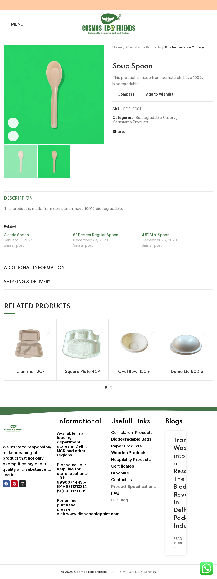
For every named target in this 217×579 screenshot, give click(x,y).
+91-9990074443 (70, 480)
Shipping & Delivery (27, 282)
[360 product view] (13, 123)
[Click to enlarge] (13, 136)
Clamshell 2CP (30, 372)
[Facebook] (6, 483)
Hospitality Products (131, 459)
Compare (126, 94)
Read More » (178, 543)
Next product (125, 54)
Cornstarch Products (143, 47)
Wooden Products (129, 452)
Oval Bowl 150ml (134, 372)
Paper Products (126, 445)
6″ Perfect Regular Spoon (95, 234)
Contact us (121, 479)
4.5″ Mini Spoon (155, 234)
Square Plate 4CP (82, 372)
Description (18, 198)
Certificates (122, 466)
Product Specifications (133, 486)
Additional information (34, 268)
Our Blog (119, 499)
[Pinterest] (14, 483)
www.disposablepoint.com (93, 513)
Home (117, 47)
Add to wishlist (159, 94)
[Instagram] (22, 483)
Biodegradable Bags (131, 439)
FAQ (115, 493)
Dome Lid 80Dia (187, 372)
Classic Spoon (16, 234)
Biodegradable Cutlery (184, 47)
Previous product (115, 54)
